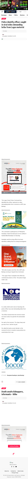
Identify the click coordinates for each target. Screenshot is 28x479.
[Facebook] (12, 467)
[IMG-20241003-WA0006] (14, 256)
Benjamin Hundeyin (12, 375)
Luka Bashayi (20, 375)
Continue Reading (14, 446)
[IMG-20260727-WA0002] (14, 177)
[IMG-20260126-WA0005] (11, 294)
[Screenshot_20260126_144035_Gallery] (14, 5)
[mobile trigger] (3, 11)
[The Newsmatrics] (10, 11)
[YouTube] (16, 467)
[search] (17, 11)
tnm (3, 34)
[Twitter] (14, 467)
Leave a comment (21, 381)
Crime (3, 18)
